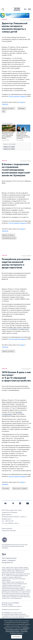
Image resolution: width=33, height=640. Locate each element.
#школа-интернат (8, 108)
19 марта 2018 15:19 (26, 255)
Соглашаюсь (16, 636)
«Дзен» (22, 102)
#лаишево (21, 108)
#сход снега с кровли (20, 488)
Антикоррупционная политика (10, 609)
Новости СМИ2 (9, 146)
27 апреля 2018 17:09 (25, 20)
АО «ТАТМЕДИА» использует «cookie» (12, 612)
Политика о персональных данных (12, 606)
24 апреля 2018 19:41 (25, 161)
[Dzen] (20, 503)
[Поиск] (3, 9)
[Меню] (29, 9)
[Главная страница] (17, 9)
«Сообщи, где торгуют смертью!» (18, 327)
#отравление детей (9, 238)
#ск (4, 111)
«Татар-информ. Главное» (17, 96)
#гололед (6, 488)
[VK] (5, 503)
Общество (4, 19)
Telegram (5, 104)
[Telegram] (13, 503)
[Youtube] (27, 503)
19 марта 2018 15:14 (26, 369)
